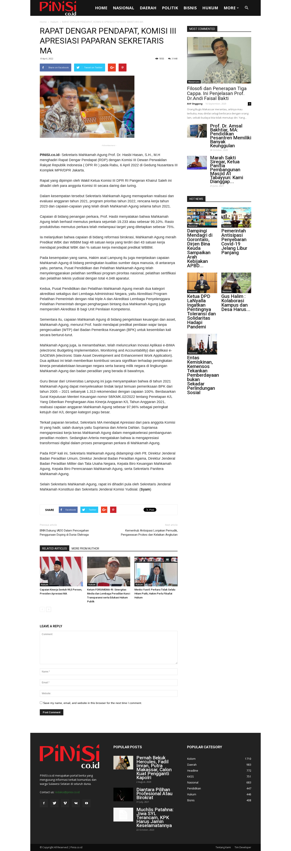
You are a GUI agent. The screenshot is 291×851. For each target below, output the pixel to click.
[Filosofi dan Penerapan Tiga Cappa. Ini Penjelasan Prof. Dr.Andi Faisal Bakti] (219, 60)
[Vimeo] (65, 803)
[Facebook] (44, 803)
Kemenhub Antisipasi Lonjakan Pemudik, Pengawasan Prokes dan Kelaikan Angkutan (149, 532)
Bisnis (190, 7)
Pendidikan (194, 788)
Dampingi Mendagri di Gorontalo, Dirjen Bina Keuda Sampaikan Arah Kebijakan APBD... (199, 248)
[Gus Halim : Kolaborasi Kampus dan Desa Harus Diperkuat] (236, 283)
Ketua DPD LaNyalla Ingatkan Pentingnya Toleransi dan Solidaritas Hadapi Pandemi (201, 312)
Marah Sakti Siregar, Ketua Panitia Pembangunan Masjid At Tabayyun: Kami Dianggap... (226, 169)
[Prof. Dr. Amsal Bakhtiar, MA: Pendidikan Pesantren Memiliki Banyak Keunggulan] (197, 131)
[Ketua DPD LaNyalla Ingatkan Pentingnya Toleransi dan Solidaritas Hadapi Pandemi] (202, 283)
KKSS (190, 776)
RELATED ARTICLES (54, 548)
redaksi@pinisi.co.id (67, 792)
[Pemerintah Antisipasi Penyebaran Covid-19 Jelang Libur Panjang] (236, 217)
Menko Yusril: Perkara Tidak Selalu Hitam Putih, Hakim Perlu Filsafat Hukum (154, 593)
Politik (170, 7)
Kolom (191, 759)
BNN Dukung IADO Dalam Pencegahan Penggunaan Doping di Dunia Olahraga (64, 532)
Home (101, 7)
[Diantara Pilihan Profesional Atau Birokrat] (123, 794)
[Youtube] (86, 803)
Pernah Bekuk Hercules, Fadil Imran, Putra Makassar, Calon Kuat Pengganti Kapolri (154, 767)
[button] (246, 8)
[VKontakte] (76, 803)
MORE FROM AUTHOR (85, 548)
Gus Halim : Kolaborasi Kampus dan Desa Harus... (235, 303)
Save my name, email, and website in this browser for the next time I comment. (92, 703)
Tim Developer (243, 847)
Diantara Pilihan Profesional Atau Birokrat (154, 793)
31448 (175, 58)
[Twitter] (54, 803)
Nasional (123, 7)
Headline (192, 770)
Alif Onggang (195, 103)
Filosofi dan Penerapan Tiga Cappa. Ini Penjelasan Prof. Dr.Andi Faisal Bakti (217, 93)
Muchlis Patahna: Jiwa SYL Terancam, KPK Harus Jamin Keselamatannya (154, 817)
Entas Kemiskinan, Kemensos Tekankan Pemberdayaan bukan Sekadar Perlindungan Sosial (203, 375)
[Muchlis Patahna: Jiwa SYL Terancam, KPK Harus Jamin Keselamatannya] (123, 815)
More (230, 7)
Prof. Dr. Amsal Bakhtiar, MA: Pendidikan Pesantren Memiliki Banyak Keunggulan (230, 135)
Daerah (148, 7)
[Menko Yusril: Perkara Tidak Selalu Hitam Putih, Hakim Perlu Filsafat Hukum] (156, 571)
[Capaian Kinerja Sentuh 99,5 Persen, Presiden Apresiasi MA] (61, 571)
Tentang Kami (223, 847)
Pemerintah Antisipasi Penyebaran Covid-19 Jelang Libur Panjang (234, 241)
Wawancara (194, 81)
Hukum (210, 7)
